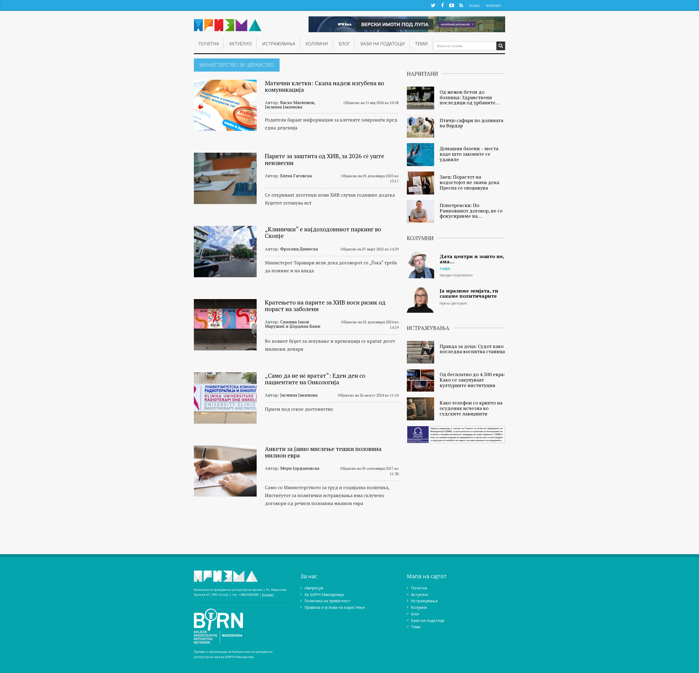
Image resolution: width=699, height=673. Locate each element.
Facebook (442, 5)
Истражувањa (278, 44)
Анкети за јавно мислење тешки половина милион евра (323, 452)
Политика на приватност (327, 600)
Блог (344, 44)
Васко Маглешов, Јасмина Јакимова (290, 104)
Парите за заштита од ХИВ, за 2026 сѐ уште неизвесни (324, 159)
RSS (461, 5)
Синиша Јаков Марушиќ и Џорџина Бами (292, 324)
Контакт (493, 6)
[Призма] (228, 22)
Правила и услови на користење (334, 607)
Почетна (209, 44)
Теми (421, 44)
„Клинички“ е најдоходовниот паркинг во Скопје (323, 232)
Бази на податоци (382, 44)
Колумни (317, 44)
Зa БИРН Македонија (324, 594)
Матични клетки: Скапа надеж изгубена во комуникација (324, 86)
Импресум (313, 588)
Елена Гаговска (296, 176)
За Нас (474, 6)
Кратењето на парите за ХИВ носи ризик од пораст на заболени (325, 305)
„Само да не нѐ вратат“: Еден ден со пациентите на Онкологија (315, 378)
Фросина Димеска (299, 249)
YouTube (452, 5)
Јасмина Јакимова (299, 395)
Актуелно (240, 44)
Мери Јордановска (299, 468)
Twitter (433, 5)
